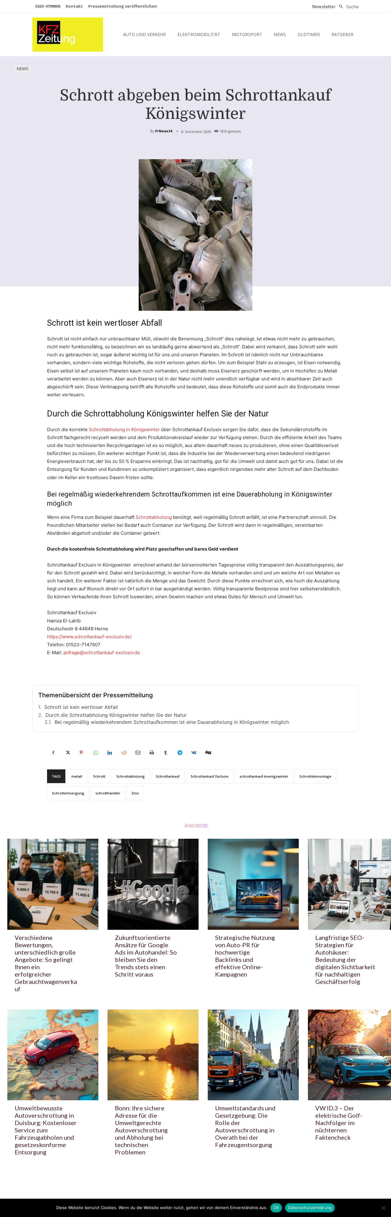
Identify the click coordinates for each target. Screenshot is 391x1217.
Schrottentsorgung (68, 793)
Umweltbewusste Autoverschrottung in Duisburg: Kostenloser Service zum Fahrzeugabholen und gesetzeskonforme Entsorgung (46, 1130)
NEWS (22, 68)
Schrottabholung (154, 517)
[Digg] (208, 752)
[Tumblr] (165, 752)
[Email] (137, 752)
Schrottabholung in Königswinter (124, 429)
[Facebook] (53, 752)
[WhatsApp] (95, 752)
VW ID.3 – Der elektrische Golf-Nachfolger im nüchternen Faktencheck (338, 1122)
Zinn (135, 793)
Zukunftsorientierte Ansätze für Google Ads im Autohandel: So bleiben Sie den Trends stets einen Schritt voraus (146, 956)
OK (276, 1207)
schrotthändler (107, 793)
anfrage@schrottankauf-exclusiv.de (101, 652)
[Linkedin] (109, 752)
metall (76, 776)
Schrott (99, 776)
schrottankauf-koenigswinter (263, 776)
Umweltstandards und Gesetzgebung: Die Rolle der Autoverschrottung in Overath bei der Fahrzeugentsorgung (245, 1126)
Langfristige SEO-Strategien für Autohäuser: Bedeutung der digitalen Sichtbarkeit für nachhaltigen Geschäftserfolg (345, 959)
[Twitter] (67, 752)
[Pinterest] (81, 752)
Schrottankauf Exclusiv (209, 776)
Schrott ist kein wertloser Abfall (81, 707)
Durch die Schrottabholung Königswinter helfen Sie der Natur (116, 715)
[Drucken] (151, 752)
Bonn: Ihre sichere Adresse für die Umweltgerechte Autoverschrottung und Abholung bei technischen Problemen (141, 1130)
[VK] (194, 752)
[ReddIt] (123, 752)
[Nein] (383, 1208)
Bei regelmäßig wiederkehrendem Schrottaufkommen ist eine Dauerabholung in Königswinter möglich (172, 722)
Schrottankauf (168, 776)
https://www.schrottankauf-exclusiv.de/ (89, 637)
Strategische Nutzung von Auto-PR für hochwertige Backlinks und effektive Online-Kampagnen (245, 956)
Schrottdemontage (315, 776)
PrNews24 (163, 131)
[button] (347, 7)
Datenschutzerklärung (310, 1207)
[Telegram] (180, 752)
